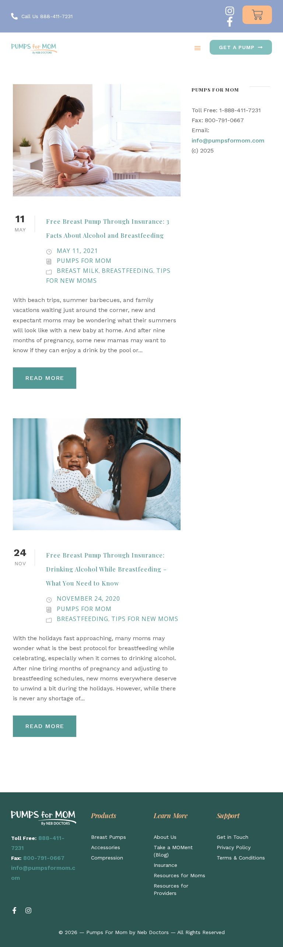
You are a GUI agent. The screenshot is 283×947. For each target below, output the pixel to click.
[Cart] (257, 15)
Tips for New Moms (144, 619)
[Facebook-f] (229, 21)
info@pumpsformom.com (228, 140)
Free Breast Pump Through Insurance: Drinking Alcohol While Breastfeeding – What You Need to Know (106, 569)
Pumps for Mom (84, 261)
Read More (44, 377)
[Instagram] (229, 11)
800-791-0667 (43, 857)
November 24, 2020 (88, 598)
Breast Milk (78, 271)
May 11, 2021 (77, 251)
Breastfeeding (127, 271)
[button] (197, 48)
